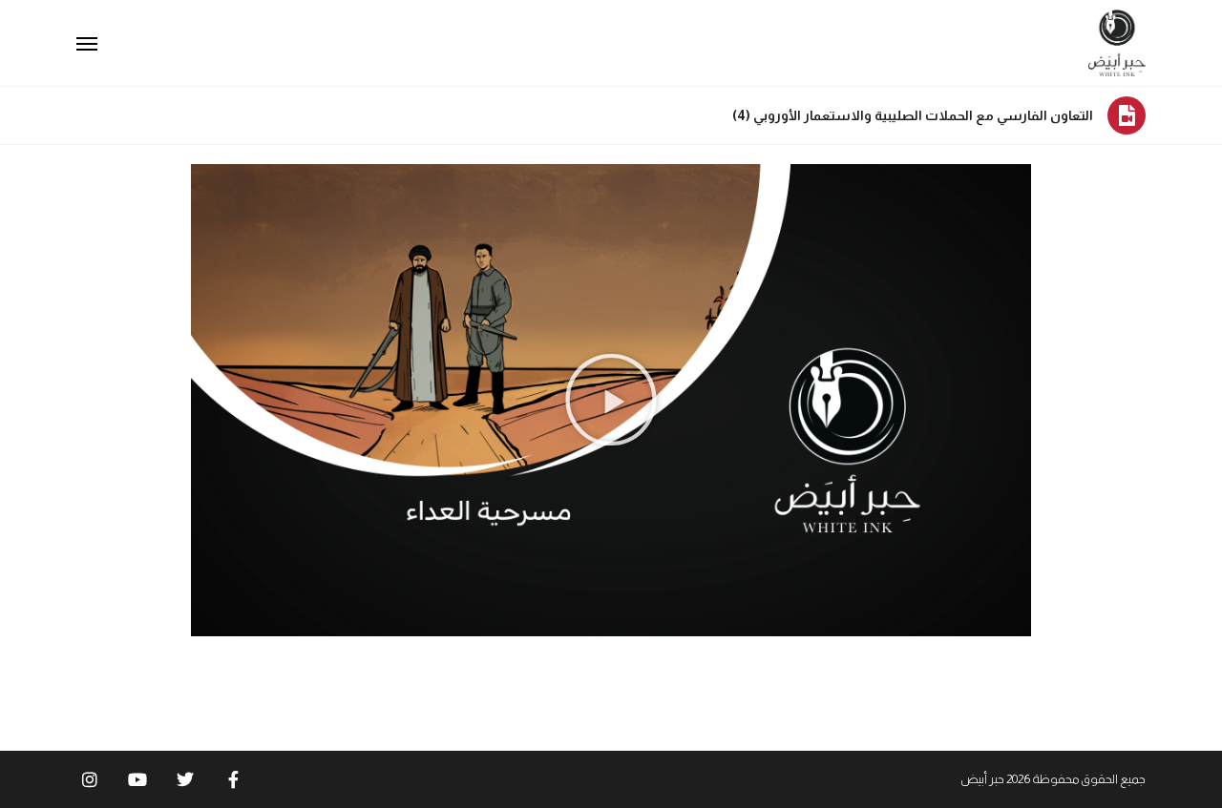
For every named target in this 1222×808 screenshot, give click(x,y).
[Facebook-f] (233, 779)
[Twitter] (185, 779)
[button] (611, 399)
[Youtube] (137, 779)
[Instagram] (89, 779)
